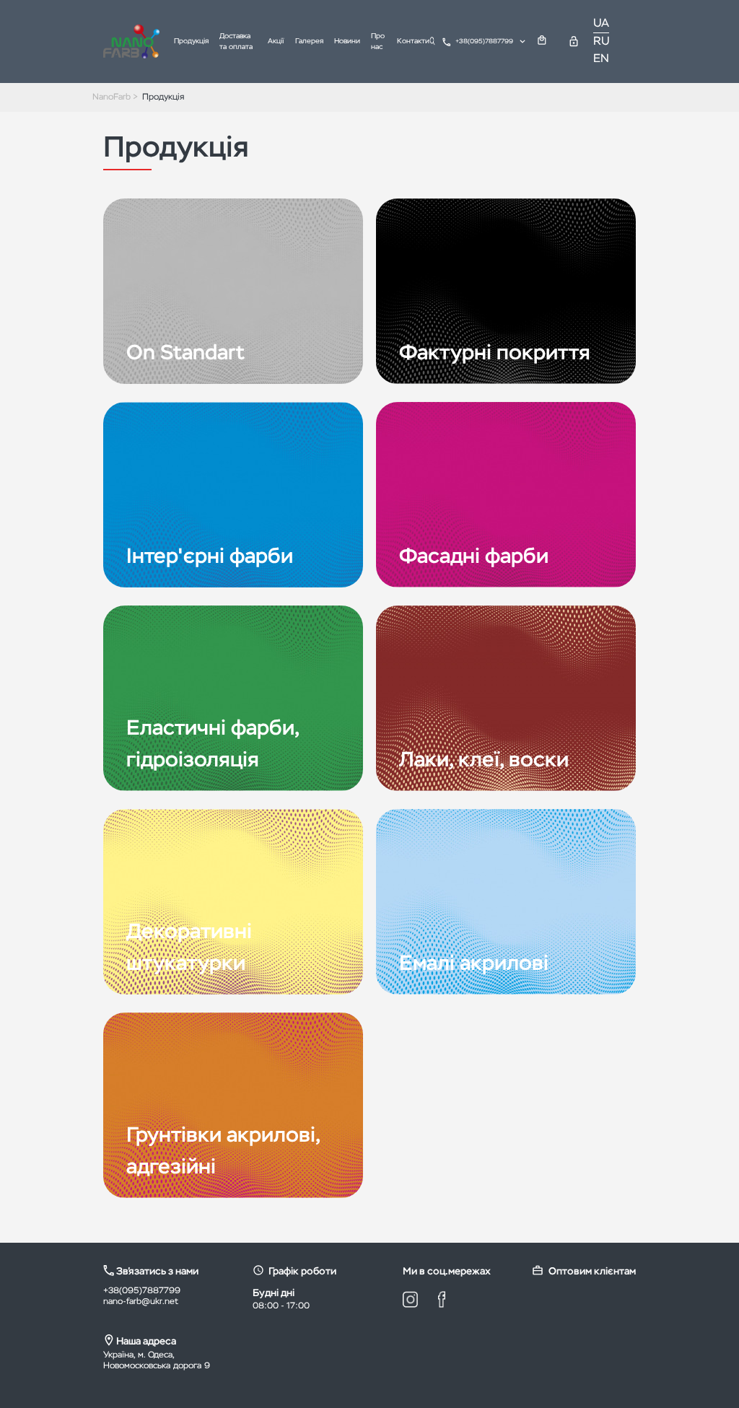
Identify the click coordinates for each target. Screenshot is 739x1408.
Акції (276, 41)
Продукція (191, 41)
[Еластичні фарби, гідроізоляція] (233, 698)
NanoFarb (111, 97)
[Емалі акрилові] (506, 902)
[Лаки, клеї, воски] (506, 698)
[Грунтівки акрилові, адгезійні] (233, 1105)
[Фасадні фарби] (506, 495)
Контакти (413, 41)
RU (601, 42)
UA (601, 24)
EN (601, 59)
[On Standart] (233, 291)
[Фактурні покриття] (506, 291)
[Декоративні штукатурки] (233, 902)
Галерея (309, 41)
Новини (347, 41)
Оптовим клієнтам (592, 1272)
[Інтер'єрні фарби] (233, 495)
